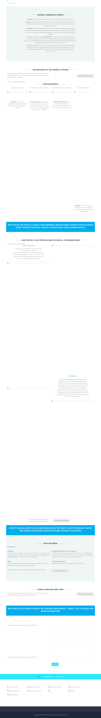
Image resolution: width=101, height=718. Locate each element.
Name (53, 626)
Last (74, 631)
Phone (53, 636)
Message (54, 643)
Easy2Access (53, 715)
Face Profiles (59, 676)
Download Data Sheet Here (85, 76)
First (53, 631)
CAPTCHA (54, 659)
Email (74, 636)
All (39, 676)
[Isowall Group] (11, 2)
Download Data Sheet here (85, 594)
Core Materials (47, 676)
